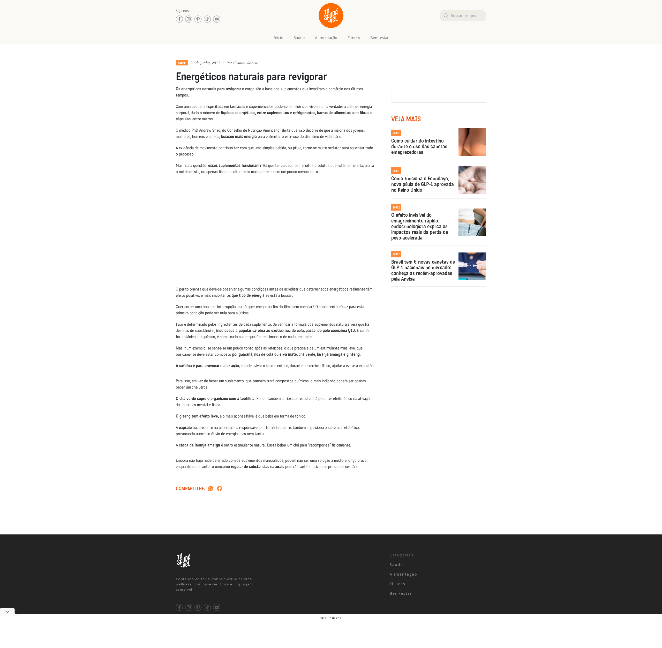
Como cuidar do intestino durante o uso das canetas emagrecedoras (419, 146)
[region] (67, 607)
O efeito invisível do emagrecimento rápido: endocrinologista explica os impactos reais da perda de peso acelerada (419, 226)
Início (278, 37)
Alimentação (326, 37)
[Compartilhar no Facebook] (219, 488)
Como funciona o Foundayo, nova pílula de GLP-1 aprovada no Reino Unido (422, 184)
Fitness (354, 37)
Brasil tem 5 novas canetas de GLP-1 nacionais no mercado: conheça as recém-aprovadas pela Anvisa (423, 270)
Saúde (299, 37)
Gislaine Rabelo (245, 62)
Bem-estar (379, 37)
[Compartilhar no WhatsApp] (211, 488)
